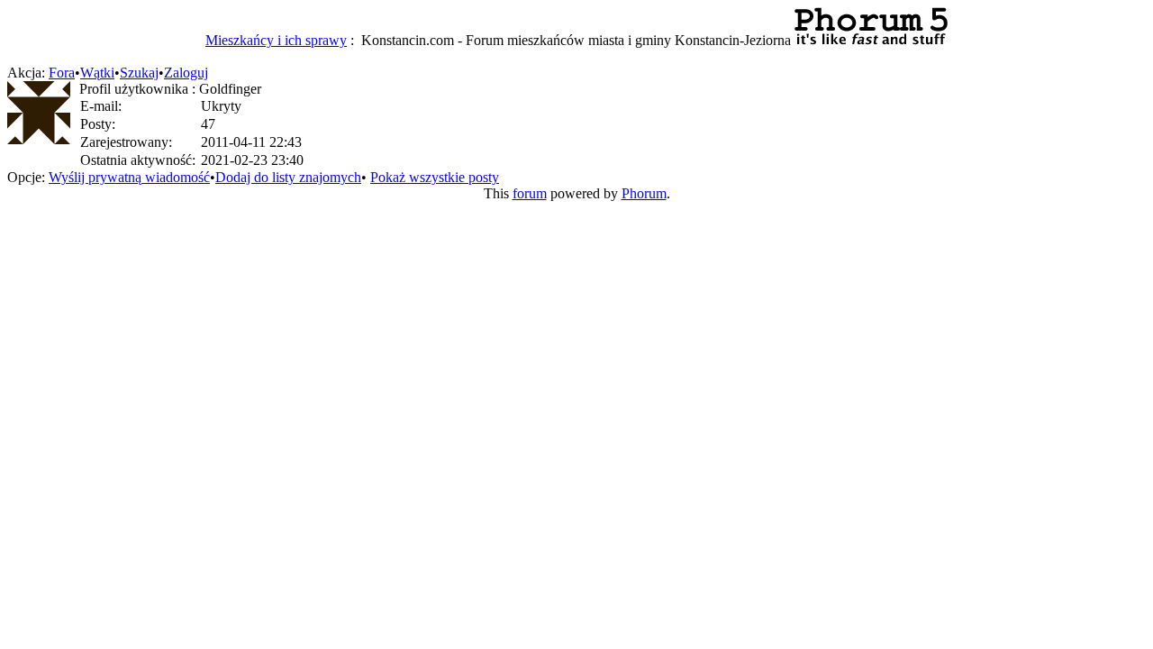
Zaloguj (186, 72)
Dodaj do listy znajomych (288, 177)
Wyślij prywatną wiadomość (129, 177)
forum (530, 193)
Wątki (97, 72)
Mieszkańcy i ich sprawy (276, 40)
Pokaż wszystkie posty (434, 177)
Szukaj (139, 72)
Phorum (644, 193)
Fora (62, 72)
